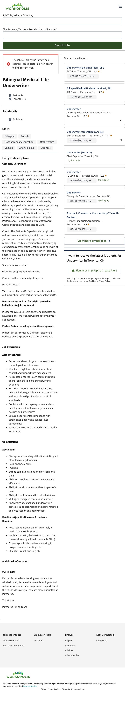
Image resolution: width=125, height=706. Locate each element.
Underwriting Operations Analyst (85, 132)
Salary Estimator (11, 640)
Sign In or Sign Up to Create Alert (96, 270)
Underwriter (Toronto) (79, 152)
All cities (69, 650)
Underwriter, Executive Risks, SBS (85, 68)
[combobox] (62, 21)
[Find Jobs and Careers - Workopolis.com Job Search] (17, 6)
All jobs (68, 640)
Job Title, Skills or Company (18, 15)
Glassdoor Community (14, 645)
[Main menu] (120, 6)
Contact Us (101, 640)
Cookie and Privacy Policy (99, 281)
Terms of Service (30, 686)
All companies (72, 655)
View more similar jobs (92, 241)
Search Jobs (62, 45)
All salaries (70, 645)
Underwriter (74, 109)
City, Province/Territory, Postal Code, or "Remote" (30, 29)
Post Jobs (38, 640)
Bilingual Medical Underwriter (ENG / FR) (89, 88)
